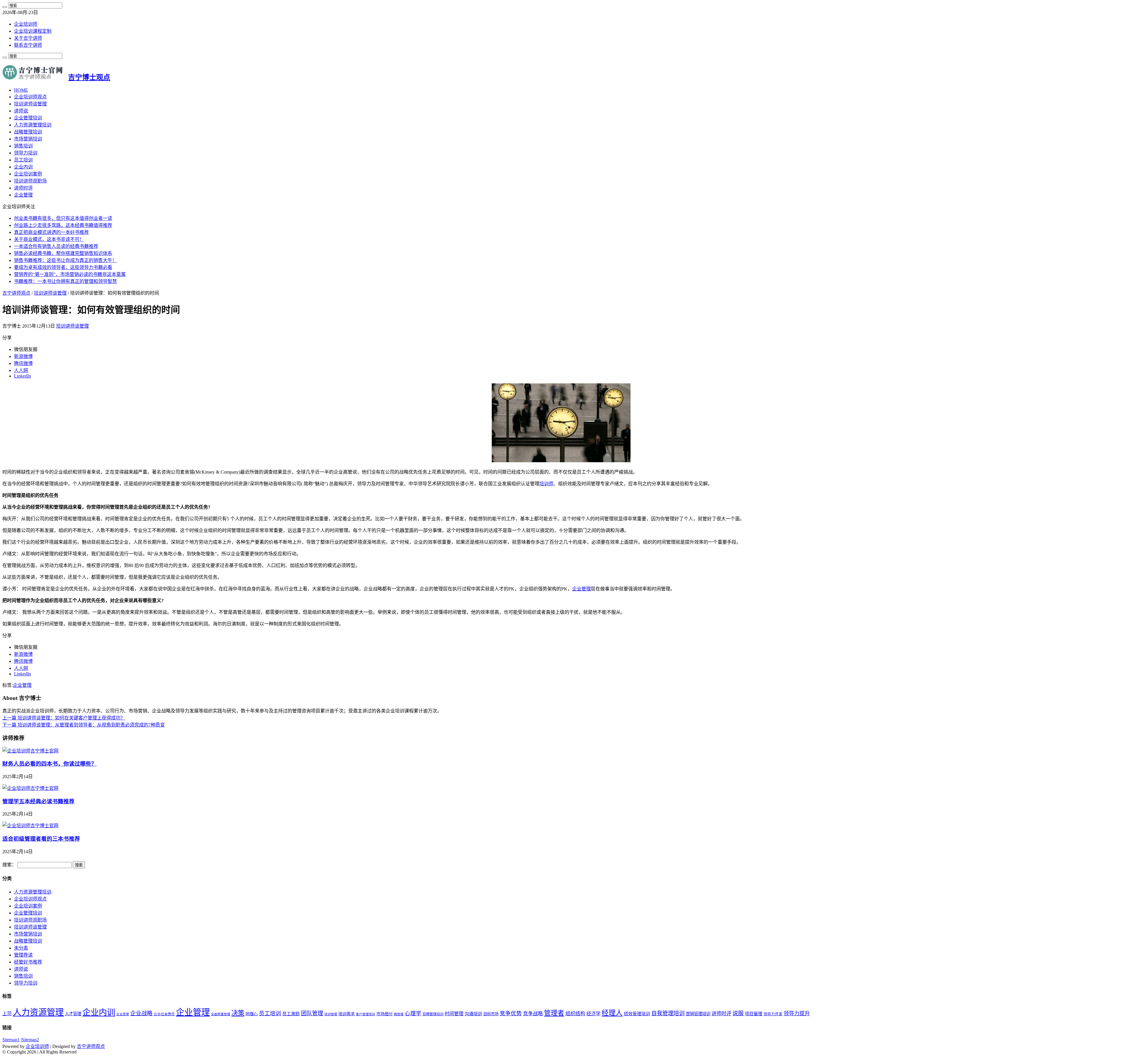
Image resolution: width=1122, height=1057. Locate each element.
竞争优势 (511, 1013)
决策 (237, 1013)
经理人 (612, 1013)
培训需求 (346, 1014)
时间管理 (454, 1013)
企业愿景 (122, 1014)
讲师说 (21, 110)
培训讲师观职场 (30, 180)
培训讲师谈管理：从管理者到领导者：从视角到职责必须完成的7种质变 (83, 724)
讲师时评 (23, 187)
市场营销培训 (28, 138)
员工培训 (23, 159)
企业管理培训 (28, 117)
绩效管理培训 (637, 1013)
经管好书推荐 (28, 961)
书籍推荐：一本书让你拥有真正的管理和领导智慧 (65, 281)
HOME (21, 90)
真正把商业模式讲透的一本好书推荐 (51, 232)
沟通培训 (473, 1013)
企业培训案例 (28, 173)
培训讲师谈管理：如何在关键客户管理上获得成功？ (63, 717)
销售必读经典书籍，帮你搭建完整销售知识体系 (63, 253)
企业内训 (23, 166)
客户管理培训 (365, 1014)
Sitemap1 (11, 1039)
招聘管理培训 (433, 1014)
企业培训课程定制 (32, 31)
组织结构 (575, 1013)
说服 (738, 1013)
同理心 (251, 1014)
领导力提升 (797, 1013)
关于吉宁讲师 (28, 38)
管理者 (554, 1013)
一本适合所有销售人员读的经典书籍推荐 (56, 246)
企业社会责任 (164, 1014)
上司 (7, 1013)
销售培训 (23, 145)
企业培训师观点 (30, 96)
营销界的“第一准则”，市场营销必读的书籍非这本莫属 (70, 274)
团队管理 (312, 1013)
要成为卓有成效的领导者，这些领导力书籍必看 (63, 267)
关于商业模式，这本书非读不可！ (49, 239)
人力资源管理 (38, 1012)
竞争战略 (533, 1013)
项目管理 (753, 1013)
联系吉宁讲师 (28, 45)
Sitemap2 (30, 1039)
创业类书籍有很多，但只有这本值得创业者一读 (63, 218)
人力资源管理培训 (32, 124)
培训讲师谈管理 (30, 103)
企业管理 (23, 194)
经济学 (593, 1013)
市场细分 (384, 1014)
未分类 (21, 947)
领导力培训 (25, 152)
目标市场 (490, 1014)
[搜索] (4, 7)
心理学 (413, 1013)
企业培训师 (25, 24)
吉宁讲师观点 (16, 293)
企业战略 (141, 1013)
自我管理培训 (668, 1013)
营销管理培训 (698, 1013)
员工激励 (291, 1013)
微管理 (399, 1014)
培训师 (546, 483)
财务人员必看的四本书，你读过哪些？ (49, 764)
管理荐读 (23, 954)
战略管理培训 (28, 131)
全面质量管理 (220, 1014)
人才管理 (73, 1013)
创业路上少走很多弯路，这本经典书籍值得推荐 (63, 225)
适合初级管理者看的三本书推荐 (41, 839)
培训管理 (330, 1014)
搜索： (9, 864)
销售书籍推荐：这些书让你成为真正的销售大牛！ (65, 260)
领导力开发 (772, 1014)
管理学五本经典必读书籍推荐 (38, 801)
